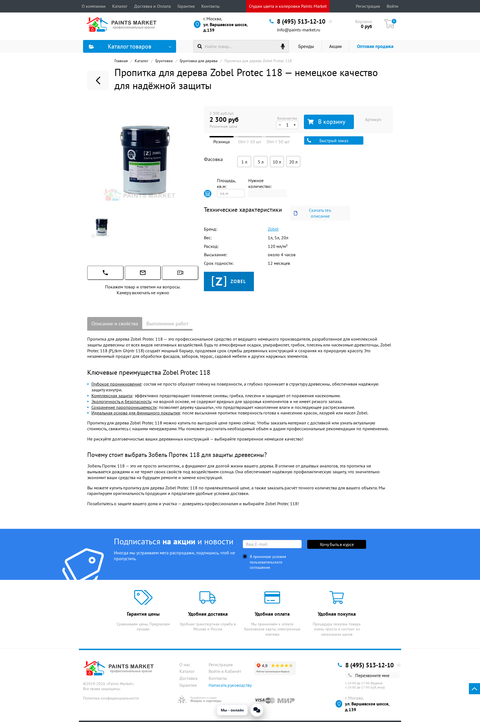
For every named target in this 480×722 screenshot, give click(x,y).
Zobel (273, 229)
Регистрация (368, 6)
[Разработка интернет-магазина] (199, 699)
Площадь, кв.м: (226, 183)
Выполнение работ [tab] (167, 323)
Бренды (306, 46)
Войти (392, 6)
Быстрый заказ (333, 140)
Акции (335, 46)
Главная (121, 60)
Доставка (188, 678)
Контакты (210, 6)
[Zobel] (229, 281)
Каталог (120, 6)
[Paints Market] (122, 24)
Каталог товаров (129, 46)
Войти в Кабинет (225, 671)
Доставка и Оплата (152, 6)
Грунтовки (164, 60)
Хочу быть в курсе (337, 544)
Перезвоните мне (372, 675)
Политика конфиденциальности (111, 698)
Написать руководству (230, 685)
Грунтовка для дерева (199, 60)
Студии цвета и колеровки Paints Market (288, 6)
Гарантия (186, 6)
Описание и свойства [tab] (114, 323)
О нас (184, 664)
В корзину (331, 121)
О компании (94, 6)
